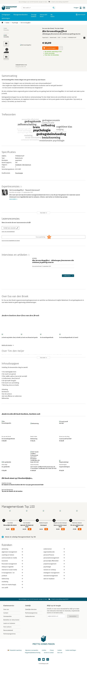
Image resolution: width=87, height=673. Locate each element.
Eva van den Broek (48, 28)
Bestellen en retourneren (11, 620)
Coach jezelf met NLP (65, 438)
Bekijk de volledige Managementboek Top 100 (20, 537)
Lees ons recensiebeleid (8, 231)
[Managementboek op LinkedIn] (39, 659)
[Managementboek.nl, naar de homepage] (9, 9)
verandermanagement (51, 575)
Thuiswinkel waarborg (15, 650)
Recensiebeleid (8, 630)
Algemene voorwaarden (31, 650)
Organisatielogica (64, 466)
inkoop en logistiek (7, 567)
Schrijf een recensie (9, 228)
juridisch (4, 575)
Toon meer (42, 212)
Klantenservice (8, 606)
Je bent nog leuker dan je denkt (11, 337)
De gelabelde (6, 466)
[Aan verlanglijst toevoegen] (61, 48)
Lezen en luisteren (9, 623)
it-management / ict (8, 573)
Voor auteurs (7, 627)
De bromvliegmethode (46, 337)
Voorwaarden (7, 616)
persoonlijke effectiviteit (51, 561)
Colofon (44, 650)
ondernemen (48, 549)
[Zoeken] (53, 7)
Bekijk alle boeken (7, 345)
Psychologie (15, 22)
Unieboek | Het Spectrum (23, 165)
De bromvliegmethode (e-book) (68, 337)
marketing (5, 581)
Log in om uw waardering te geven (11, 240)
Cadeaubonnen (30, 616)
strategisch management (51, 573)
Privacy (52, 650)
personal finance (49, 555)
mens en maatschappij (9, 584)
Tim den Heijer (59, 28)
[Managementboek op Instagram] (47, 659)
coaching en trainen (8, 555)
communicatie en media (9, 558)
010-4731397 (81, 14)
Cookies (60, 650)
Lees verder (12, 199)
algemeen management (9, 552)
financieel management (9, 564)
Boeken (7, 22)
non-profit (5, 587)
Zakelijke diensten (31, 609)
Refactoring (33, 438)
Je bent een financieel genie (29, 337)
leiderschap (5, 578)
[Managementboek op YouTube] (43, 659)
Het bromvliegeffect (26, 22)
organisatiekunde (49, 552)
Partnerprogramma (9, 634)
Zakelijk (28, 606)
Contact (5, 613)
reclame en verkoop (50, 570)
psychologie (47, 567)
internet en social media (9, 570)
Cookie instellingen (71, 650)
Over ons (6, 609)
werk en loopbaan (49, 578)
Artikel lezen (67, 275)
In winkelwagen (51, 48)
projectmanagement (50, 564)
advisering (5, 549)
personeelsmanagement (51, 558)
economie (5, 561)
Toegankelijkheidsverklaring (32, 652)
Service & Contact (49, 652)
